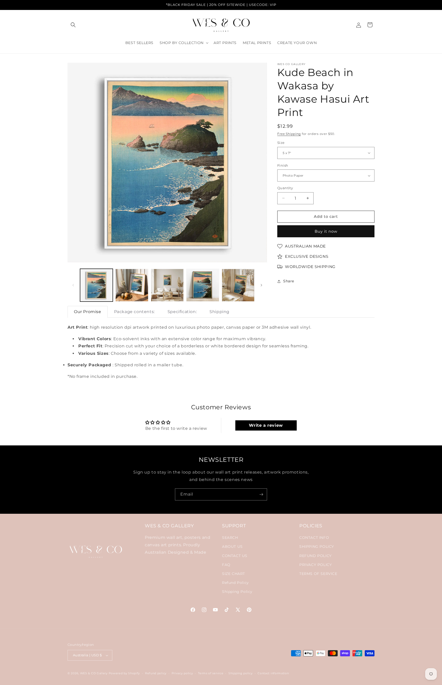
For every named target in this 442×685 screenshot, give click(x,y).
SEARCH (230, 538)
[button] (73, 24)
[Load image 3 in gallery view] (167, 285)
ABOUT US (232, 546)
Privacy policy (182, 673)
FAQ (226, 564)
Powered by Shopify (124, 673)
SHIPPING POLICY (316, 546)
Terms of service (210, 673)
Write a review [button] (266, 425)
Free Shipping (289, 134)
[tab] (88, 312)
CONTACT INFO (314, 538)
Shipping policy (240, 673)
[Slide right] (261, 285)
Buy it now (326, 231)
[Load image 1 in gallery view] (96, 285)
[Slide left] (73, 285)
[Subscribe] (261, 494)
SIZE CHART (233, 574)
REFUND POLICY (315, 555)
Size (281, 143)
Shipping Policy (237, 592)
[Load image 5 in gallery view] (238, 285)
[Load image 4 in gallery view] (202, 285)
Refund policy (156, 673)
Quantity (285, 188)
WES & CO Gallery (94, 673)
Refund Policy (235, 583)
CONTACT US (234, 555)
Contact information (273, 673)
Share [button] (288, 281)
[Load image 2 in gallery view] (131, 285)
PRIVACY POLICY (315, 564)
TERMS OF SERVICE (318, 574)
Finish (282, 165)
